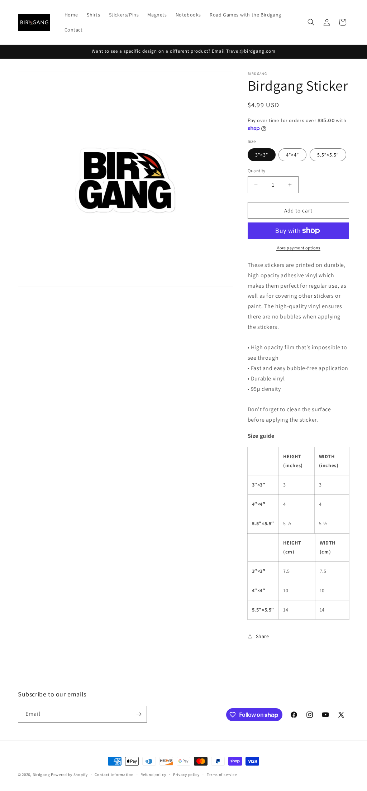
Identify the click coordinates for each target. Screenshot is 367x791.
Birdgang (41, 774)
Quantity (257, 171)
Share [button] (262, 636)
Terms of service (222, 774)
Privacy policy (186, 774)
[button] (311, 22)
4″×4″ (292, 155)
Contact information (114, 774)
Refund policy (153, 774)
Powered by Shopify (69, 774)
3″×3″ (261, 155)
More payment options (298, 247)
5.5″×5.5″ (328, 155)
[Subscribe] (139, 714)
